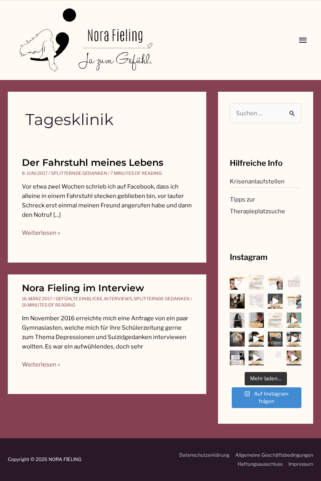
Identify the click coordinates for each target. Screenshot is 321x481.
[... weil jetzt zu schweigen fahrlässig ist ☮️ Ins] (275, 339)
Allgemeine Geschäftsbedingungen (274, 455)
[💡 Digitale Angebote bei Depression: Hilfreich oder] (294, 301)
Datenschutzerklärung (204, 455)
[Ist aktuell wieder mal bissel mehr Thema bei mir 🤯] (256, 339)
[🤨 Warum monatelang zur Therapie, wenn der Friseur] (294, 357)
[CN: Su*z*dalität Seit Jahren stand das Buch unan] (256, 282)
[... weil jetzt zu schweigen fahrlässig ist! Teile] (237, 357)
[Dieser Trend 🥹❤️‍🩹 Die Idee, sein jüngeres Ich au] (294, 319)
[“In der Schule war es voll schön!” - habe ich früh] (275, 357)
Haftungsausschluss (260, 464)
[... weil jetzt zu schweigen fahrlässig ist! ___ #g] (256, 357)
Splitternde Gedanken (79, 173)
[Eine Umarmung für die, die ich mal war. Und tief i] (275, 301)
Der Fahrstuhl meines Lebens (92, 162)
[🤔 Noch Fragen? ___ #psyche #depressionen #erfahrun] (294, 282)
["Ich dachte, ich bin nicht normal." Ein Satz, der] (256, 301)
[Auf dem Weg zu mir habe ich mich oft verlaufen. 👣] (237, 339)
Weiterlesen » (41, 232)
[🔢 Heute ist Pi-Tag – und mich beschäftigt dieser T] (237, 319)
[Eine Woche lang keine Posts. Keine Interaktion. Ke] (256, 319)
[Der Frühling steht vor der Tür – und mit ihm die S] (237, 282)
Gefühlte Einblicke (79, 298)
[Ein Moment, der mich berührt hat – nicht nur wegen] (237, 301)
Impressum (301, 464)
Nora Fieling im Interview (83, 288)
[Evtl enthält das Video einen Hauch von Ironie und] (294, 339)
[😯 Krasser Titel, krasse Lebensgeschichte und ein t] (275, 319)
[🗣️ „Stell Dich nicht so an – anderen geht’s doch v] (275, 282)
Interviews (118, 298)
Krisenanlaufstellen (257, 181)
